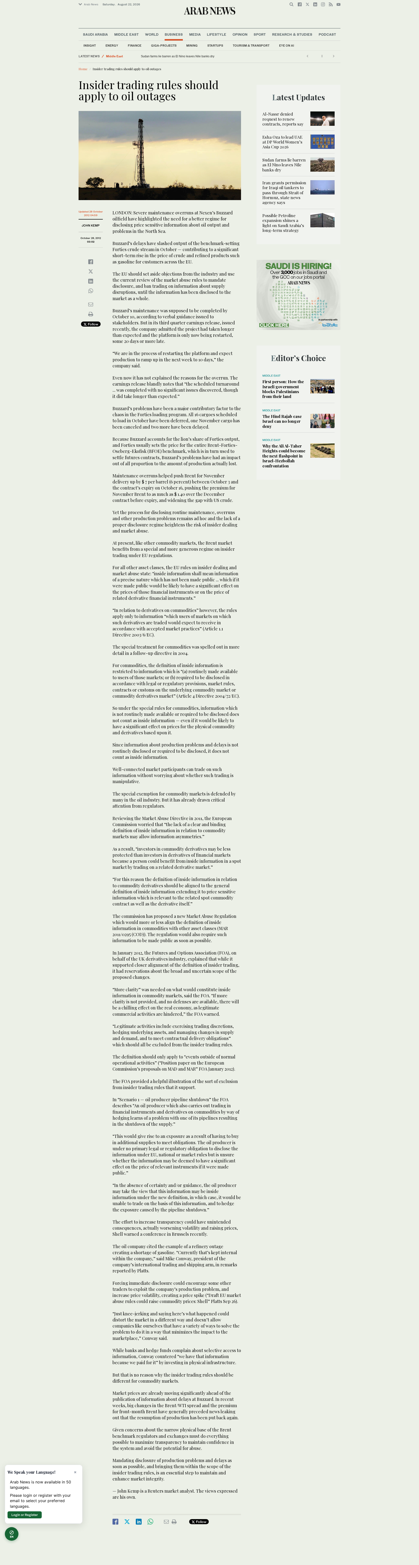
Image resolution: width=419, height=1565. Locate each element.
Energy (111, 45)
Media (195, 34)
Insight (89, 45)
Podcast (327, 34)
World (152, 34)
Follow (92, 324)
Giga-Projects (164, 45)
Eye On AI (286, 45)
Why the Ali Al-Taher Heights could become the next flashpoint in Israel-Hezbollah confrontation (283, 455)
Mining (192, 45)
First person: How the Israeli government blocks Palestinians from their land (283, 389)
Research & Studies (292, 34)
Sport (260, 34)
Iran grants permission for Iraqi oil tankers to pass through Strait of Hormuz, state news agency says (284, 192)
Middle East (126, 34)
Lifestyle (216, 34)
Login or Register (24, 1515)
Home (83, 69)
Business (174, 34)
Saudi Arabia (95, 34)
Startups (215, 45)
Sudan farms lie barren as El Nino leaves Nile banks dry (177, 56)
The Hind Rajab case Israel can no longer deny (282, 421)
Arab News (91, 4)
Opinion (240, 34)
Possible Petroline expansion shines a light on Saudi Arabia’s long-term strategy (283, 223)
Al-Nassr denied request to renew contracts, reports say (283, 119)
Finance (134, 45)
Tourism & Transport (251, 45)
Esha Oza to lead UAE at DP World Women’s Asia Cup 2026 (282, 142)
